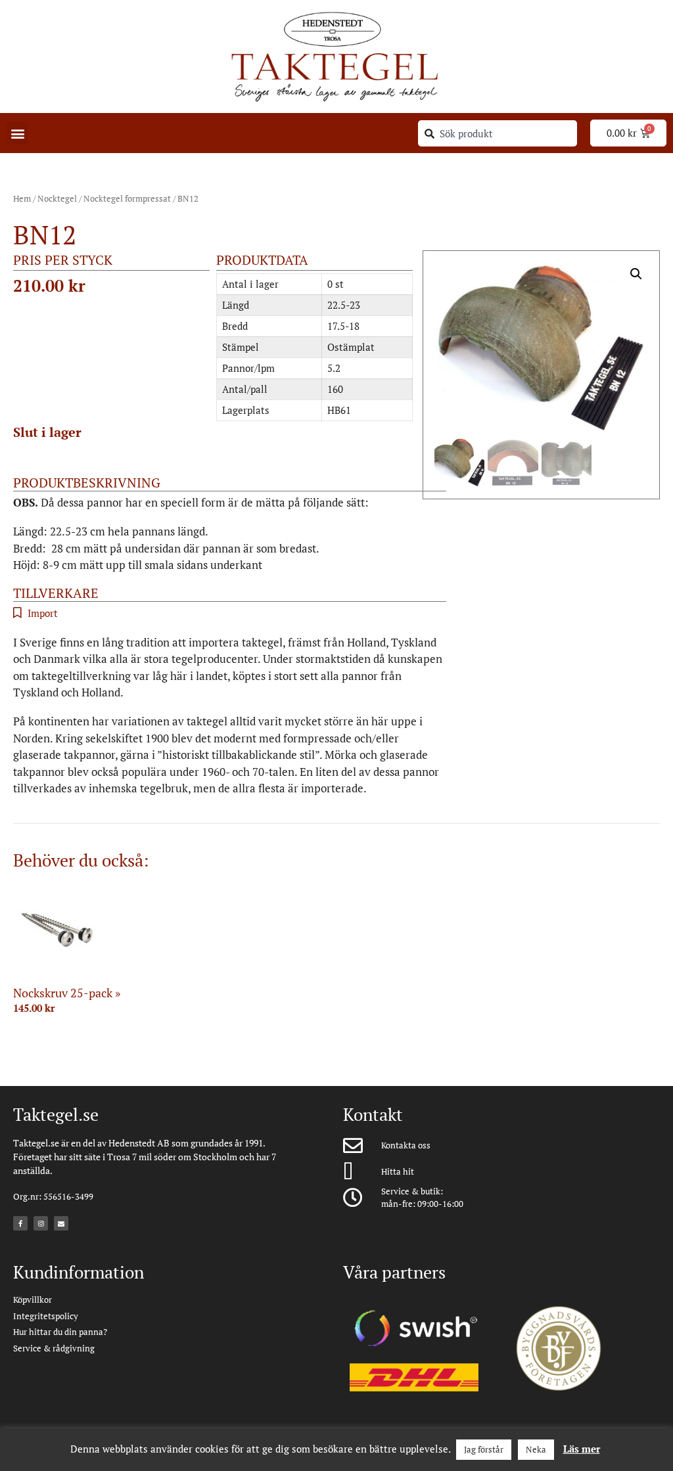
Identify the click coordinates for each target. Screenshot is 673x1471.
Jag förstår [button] (483, 1449)
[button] (17, 133)
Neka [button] (536, 1449)
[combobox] (497, 133)
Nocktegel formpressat (127, 198)
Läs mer (581, 1448)
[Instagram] (41, 1223)
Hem (22, 198)
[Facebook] (20, 1223)
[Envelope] (61, 1223)
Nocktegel (57, 198)
